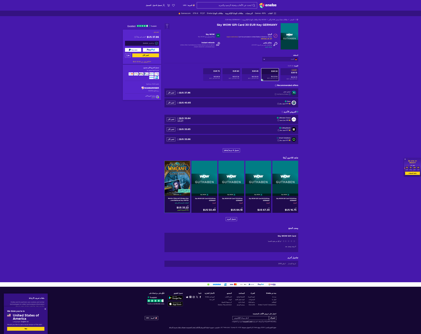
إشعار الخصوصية (247, 321)
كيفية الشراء (251, 297)
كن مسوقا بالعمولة (226, 302)
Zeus (289, 101)
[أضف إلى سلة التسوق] (128, 55)
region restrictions (232, 37)
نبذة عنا (274, 297)
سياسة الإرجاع (241, 304)
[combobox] (227, 5)
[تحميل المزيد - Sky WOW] (218, 36)
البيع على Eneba (210, 297)
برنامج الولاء (251, 302)
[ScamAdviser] (150, 88)
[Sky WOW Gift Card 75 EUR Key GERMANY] (231, 175)
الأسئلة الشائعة (241, 297)
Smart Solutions (285, 138)
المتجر (292, 20)
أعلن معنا (212, 299)
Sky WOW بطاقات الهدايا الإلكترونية (254, 20)
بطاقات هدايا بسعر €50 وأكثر (278, 20)
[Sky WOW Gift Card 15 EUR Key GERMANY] (285, 175)
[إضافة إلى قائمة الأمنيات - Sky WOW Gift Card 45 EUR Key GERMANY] (195, 164)
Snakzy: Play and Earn (225, 304)
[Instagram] (194, 297)
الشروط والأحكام (200, 327)
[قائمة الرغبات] (173, 5)
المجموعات (252, 299)
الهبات (230, 299)
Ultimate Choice (285, 118)
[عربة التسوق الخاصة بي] (168, 5)
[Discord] (190, 297)
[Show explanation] (278, 104)
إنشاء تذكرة (241, 302)
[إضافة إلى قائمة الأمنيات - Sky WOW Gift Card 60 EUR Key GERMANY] (249, 164)
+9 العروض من (142, 62)
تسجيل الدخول (157, 5)
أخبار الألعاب (228, 297)
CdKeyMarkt (286, 128)
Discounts (252, 304)
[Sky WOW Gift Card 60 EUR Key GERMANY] (258, 175)
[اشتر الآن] (151, 50)
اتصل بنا (274, 299)
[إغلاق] (45, 309)
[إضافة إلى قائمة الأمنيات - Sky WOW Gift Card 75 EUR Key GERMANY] (222, 164)
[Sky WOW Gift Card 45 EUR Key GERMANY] (204, 175)
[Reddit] (187, 297)
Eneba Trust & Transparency (267, 304)
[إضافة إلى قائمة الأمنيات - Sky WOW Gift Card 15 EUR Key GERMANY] (276, 164)
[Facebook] (200, 297)
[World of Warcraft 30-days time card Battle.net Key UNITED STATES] (177, 175)
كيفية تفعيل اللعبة (240, 299)
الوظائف (274, 302)
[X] (197, 297)
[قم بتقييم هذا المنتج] (288, 241)
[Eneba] (267, 5)
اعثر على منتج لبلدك (266, 38)
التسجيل (148, 5)
